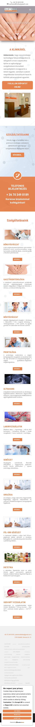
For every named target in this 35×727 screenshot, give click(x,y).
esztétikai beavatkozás (8, 672)
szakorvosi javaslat (26, 646)
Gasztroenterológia (14, 279)
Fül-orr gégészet (12, 532)
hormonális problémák (10, 678)
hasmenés (5, 659)
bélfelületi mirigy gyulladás (11, 680)
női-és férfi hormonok (25, 657)
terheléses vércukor (9, 683)
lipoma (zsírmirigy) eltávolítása (12, 670)
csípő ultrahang (26, 659)
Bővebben (17, 31)
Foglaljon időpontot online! (17, 85)
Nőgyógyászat (11, 317)
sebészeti (14, 644)
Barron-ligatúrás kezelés (10, 667)
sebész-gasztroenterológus (11, 665)
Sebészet (8, 460)
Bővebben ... (17, 259)
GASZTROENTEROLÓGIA (17, 22)
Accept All (17, 718)
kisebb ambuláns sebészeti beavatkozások (14, 649)
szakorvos (18, 654)
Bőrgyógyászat (11, 244)
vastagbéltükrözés (15, 657)
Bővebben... (17, 155)
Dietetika (8, 567)
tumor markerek (20, 683)
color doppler (16, 652)
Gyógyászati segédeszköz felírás (13, 675)
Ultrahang (9, 389)
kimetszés (6, 651)
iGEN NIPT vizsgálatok (15, 602)
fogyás (29, 667)
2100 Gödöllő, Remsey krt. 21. (23, 637)
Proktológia (10, 352)
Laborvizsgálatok (13, 426)
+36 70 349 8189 (9, 634)
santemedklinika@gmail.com (23, 634)
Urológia (8, 494)
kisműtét (6, 646)
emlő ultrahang (8, 654)
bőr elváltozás (27, 651)
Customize (17, 711)
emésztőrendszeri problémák (24, 644)
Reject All (17, 714)
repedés (27, 683)
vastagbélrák (27, 654)
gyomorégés (7, 657)
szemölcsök (7, 644)
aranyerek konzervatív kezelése (11, 662)
